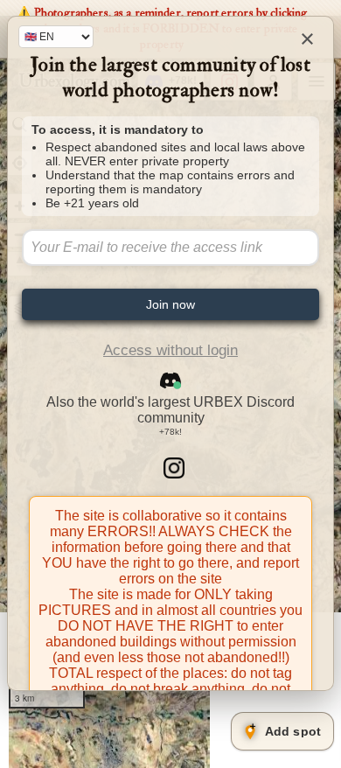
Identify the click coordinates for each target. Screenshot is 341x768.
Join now (170, 304)
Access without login (170, 350)
